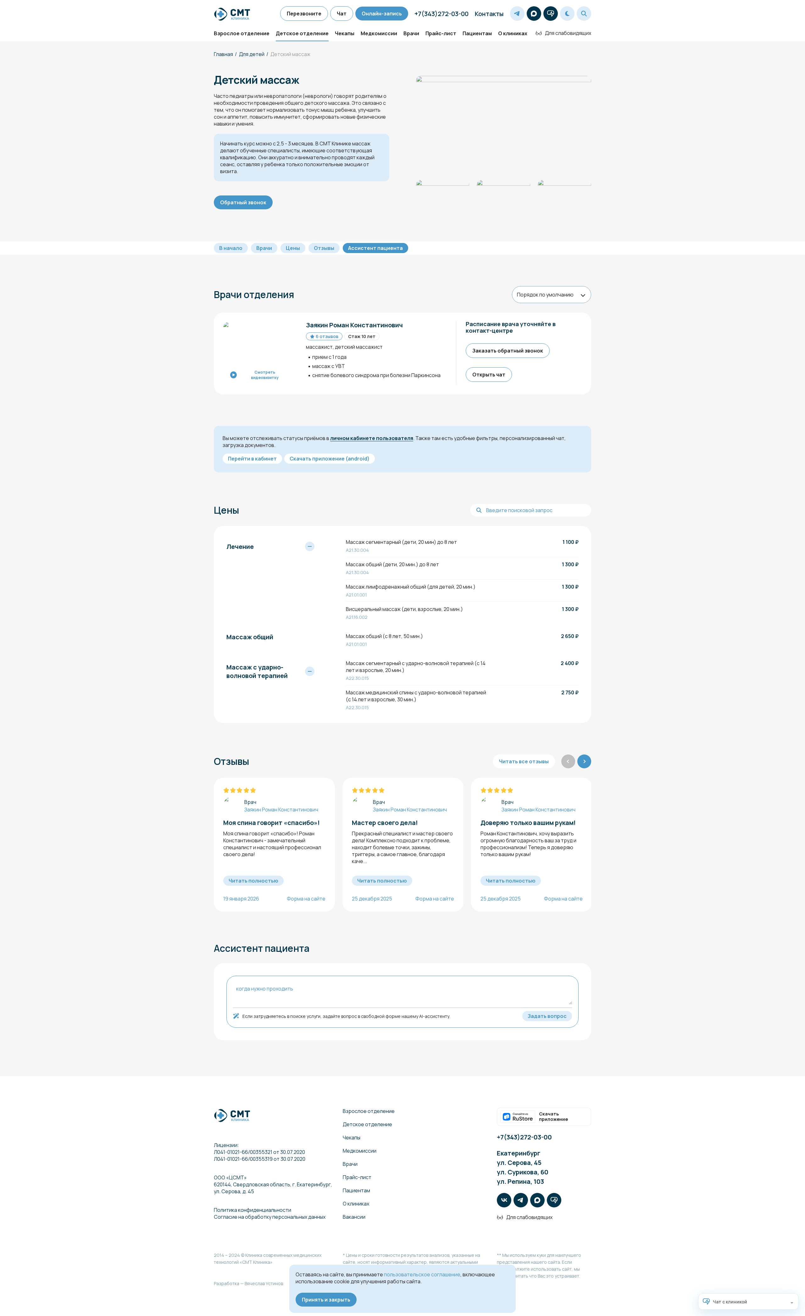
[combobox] (551, 294)
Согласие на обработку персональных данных (269, 1216)
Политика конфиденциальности (252, 1209)
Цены (293, 248)
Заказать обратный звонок (507, 350)
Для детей (251, 54)
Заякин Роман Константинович (281, 809)
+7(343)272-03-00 (441, 13)
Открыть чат (488, 374)
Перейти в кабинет (252, 458)
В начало (230, 248)
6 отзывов (327, 336)
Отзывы (324, 248)
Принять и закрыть (326, 1299)
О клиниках (512, 33)
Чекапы (344, 33)
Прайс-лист (440, 33)
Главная (223, 54)
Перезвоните (304, 13)
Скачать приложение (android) (329, 458)
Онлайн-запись (382, 13)
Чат (342, 13)
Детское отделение (302, 33)
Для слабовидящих (568, 33)
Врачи (411, 33)
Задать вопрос (547, 1016)
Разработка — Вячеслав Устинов (248, 1283)
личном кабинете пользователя (371, 438)
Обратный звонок (243, 202)
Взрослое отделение (241, 33)
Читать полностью (253, 880)
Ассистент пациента (375, 248)
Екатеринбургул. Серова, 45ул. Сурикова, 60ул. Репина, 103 (522, 1167)
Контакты (489, 13)
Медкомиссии (379, 33)
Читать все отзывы (524, 761)
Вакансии (354, 1216)
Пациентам (477, 33)
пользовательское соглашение (422, 1274)
